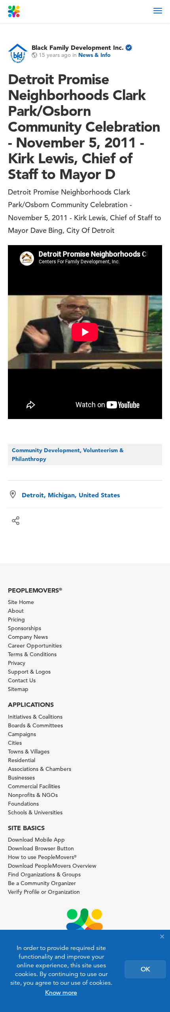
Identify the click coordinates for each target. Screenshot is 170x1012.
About (16, 610)
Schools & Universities (35, 812)
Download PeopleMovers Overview (52, 865)
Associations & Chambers (39, 768)
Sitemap (18, 689)
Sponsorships (24, 628)
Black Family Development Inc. (78, 47)
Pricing (16, 619)
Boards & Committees (35, 725)
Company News (28, 636)
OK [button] (145, 969)
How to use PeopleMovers (42, 857)
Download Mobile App (36, 839)
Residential (21, 760)
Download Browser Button (41, 848)
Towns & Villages (28, 751)
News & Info (94, 55)
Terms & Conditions (32, 654)
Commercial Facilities (34, 786)
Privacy (16, 662)
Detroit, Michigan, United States (71, 495)
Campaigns (22, 734)
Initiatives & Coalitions (35, 716)
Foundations (23, 803)
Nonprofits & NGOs (33, 795)
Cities (15, 742)
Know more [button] (61, 993)
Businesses (21, 777)
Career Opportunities (35, 645)
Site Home (21, 602)
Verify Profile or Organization (44, 891)
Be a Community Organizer (42, 883)
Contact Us (22, 680)
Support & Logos (29, 671)
